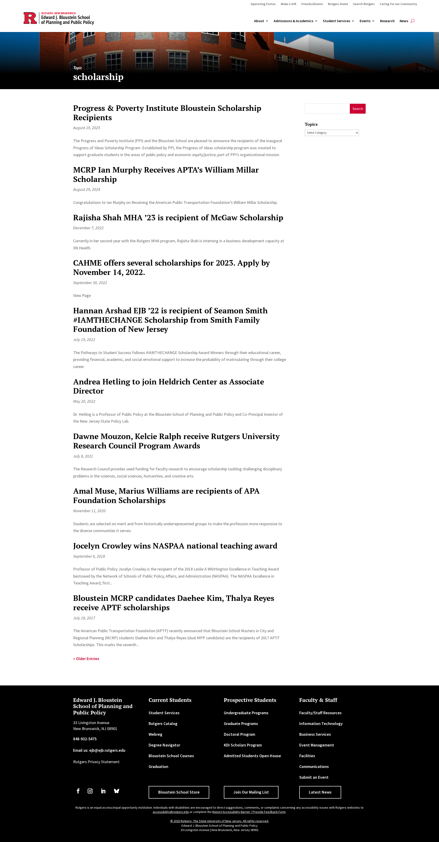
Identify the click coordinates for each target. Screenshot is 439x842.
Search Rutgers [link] (364, 4)
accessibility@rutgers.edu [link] (171, 812)
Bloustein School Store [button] (179, 792)
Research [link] (387, 21)
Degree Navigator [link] (164, 745)
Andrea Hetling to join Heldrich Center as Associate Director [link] (168, 386)
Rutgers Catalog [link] (163, 723)
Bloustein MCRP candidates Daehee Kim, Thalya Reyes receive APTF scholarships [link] (173, 603)
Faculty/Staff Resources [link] (320, 712)
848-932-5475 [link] (84, 738)
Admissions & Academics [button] (293, 21)
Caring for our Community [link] (398, 4)
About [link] (259, 21)
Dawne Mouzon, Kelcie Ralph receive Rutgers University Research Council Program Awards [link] (176, 441)
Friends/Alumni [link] (312, 4)
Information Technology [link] (321, 723)
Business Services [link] (315, 734)
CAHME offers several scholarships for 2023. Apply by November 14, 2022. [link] (171, 267)
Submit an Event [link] (314, 777)
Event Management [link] (316, 745)
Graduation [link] (158, 766)
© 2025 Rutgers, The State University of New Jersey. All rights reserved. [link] (219, 821)
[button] (358, 109)
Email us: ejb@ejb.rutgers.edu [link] (99, 750)
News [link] (404, 21)
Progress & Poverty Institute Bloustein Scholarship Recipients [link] (167, 113)
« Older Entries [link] (86, 658)
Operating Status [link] (263, 4)
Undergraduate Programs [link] (246, 712)
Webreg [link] (155, 734)
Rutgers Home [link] (338, 4)
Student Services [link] (336, 21)
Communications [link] (314, 766)
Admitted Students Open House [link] (252, 755)
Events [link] (365, 21)
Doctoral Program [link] (239, 734)
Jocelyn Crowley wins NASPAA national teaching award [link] (175, 546)
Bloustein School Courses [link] (171, 755)
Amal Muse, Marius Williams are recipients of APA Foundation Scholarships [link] (166, 495)
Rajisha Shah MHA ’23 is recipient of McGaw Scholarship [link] (178, 217)
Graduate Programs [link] (241, 723)
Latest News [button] (320, 792)
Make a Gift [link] (288, 4)
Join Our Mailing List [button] (251, 792)
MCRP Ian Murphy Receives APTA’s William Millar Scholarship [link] (166, 174)
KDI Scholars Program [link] (243, 745)
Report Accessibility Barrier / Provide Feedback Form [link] (249, 812)
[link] (78, 791)
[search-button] (413, 21)
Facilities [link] (307, 755)
